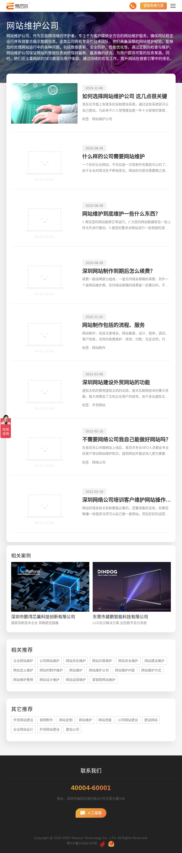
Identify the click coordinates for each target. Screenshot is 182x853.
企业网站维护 (23, 661)
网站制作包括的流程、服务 (113, 325)
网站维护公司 (102, 119)
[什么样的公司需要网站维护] (44, 160)
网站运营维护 (76, 680)
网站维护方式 (151, 670)
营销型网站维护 (103, 680)
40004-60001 (91, 788)
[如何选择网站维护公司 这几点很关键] (44, 103)
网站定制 (66, 720)
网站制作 (98, 348)
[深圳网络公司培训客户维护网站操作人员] (44, 504)
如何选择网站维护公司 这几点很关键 (124, 96)
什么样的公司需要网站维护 (113, 156)
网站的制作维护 (51, 670)
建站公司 (72, 729)
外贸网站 (98, 405)
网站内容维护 (102, 661)
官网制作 (46, 720)
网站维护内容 (125, 670)
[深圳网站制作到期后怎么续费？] (44, 275)
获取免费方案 (154, 6)
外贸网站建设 (23, 720)
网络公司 (98, 462)
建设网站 (151, 720)
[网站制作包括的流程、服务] (44, 332)
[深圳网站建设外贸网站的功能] (44, 389)
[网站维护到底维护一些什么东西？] (44, 218)
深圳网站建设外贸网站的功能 (116, 382)
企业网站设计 (23, 729)
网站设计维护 (49, 680)
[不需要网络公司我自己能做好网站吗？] (44, 446)
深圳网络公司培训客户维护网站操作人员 (126, 500)
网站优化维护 (76, 661)
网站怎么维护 (23, 670)
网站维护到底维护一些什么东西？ (121, 214)
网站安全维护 (128, 661)
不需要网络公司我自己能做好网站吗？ (126, 439)
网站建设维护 (154, 661)
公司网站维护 (49, 661)
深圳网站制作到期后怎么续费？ (118, 271)
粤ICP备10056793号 (82, 843)
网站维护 (75, 670)
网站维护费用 (23, 680)
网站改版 (105, 720)
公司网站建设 (128, 720)
